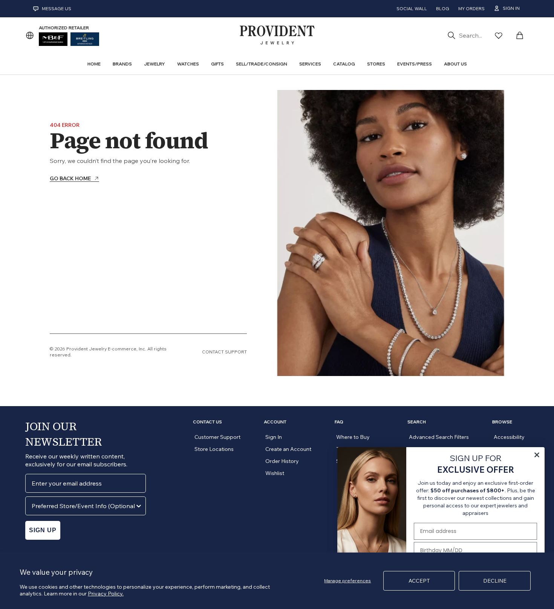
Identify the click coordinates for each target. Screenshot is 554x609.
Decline (495, 580)
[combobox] (83, 506)
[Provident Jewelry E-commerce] (277, 35)
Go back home (70, 179)
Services (310, 64)
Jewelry (154, 64)
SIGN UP (43, 530)
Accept (419, 580)
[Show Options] (138, 506)
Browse (502, 422)
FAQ (339, 422)
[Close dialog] (537, 455)
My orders (471, 8)
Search (416, 422)
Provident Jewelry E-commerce (101, 349)
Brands (122, 64)
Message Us (56, 8)
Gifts (217, 64)
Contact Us (207, 422)
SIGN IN (511, 8)
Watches (188, 64)
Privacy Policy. (106, 593)
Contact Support (224, 352)
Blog (442, 8)
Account (275, 422)
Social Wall (411, 8)
